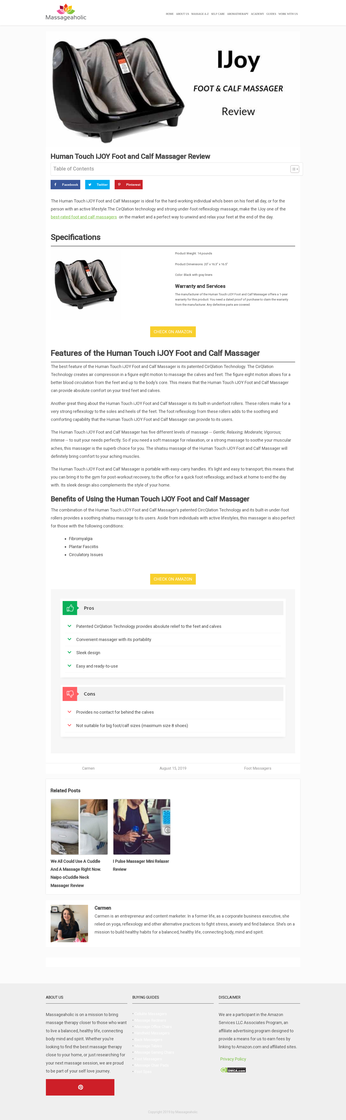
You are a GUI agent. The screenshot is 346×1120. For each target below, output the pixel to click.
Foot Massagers (257, 768)
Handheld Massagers (152, 1033)
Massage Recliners (150, 1020)
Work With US (288, 13)
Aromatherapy (238, 13)
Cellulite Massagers (151, 1014)
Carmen (88, 768)
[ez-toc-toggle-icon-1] (292, 169)
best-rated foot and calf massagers (84, 216)
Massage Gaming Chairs (154, 1052)
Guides (271, 13)
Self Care (218, 13)
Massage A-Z (200, 13)
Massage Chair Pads (152, 1065)
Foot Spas (143, 1071)
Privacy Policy (233, 1059)
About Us (182, 13)
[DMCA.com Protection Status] (233, 1071)
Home (170, 13)
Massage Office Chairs (153, 1027)
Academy (257, 13)
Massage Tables (148, 1046)
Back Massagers (148, 1039)
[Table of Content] (294, 169)
